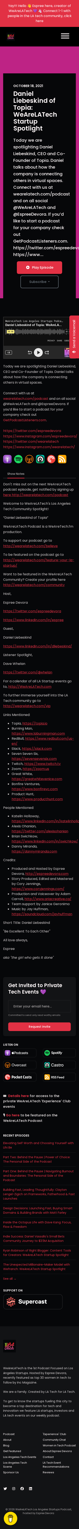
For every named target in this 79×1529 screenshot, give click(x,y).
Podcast (9, 1434)
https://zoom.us (36, 768)
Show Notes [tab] (15, 474)
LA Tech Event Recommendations (56, 1464)
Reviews (48, 1472)
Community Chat (54, 1440)
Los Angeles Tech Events (19, 1457)
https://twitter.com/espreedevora (32, 430)
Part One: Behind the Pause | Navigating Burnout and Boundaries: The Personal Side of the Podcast (38, 1175)
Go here (13, 1115)
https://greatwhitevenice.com (37, 778)
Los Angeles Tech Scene (15, 1464)
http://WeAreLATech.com (29, 686)
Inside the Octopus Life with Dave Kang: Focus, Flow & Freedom (37, 1224)
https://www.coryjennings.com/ (38, 888)
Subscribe (38, 281)
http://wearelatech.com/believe (30, 546)
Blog (6, 1445)
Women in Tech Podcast (59, 1445)
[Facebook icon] (22, 1488)
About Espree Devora (57, 1451)
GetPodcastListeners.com (24, 420)
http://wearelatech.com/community (34, 584)
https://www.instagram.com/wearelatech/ (39, 447)
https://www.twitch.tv (42, 763)
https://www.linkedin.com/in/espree (33, 620)
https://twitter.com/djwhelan (27, 672)
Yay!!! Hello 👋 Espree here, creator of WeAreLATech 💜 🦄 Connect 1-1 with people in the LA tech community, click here (40, 13)
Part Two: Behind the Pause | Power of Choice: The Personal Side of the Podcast (36, 1159)
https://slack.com (37, 748)
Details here (18, 1095)
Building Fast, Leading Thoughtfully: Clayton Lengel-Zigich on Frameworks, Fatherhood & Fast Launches (39, 1194)
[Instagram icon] (14, 1488)
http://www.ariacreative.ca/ (47, 899)
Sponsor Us (11, 1472)
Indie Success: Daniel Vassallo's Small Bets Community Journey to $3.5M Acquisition (33, 1238)
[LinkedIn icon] (30, 1488)
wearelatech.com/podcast (25, 398)
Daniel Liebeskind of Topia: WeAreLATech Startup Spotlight (35, 111)
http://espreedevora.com (46, 873)
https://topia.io (34, 723)
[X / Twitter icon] (5, 1488)
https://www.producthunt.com (37, 799)
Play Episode (42, 267)
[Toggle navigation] (65, 36)
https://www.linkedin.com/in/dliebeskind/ (37, 646)
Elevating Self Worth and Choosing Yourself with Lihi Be (38, 1145)
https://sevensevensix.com (34, 758)
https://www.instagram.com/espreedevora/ (40, 436)
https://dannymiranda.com (34, 851)
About (7, 1440)
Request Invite (39, 1027)
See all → (9, 1279)
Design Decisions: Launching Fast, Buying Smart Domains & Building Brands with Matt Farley (37, 1210)
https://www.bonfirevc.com (35, 789)
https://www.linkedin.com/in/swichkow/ (45, 841)
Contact (48, 1457)
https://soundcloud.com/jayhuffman (42, 914)
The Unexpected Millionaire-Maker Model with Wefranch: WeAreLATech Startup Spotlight (36, 1266)
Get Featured (12, 1451)
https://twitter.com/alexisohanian (40, 831)
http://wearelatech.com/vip (27, 706)
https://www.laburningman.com (38, 733)
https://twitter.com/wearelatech (31, 441)
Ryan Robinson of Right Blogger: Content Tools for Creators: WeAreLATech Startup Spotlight (37, 1252)
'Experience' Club (54, 1434)
